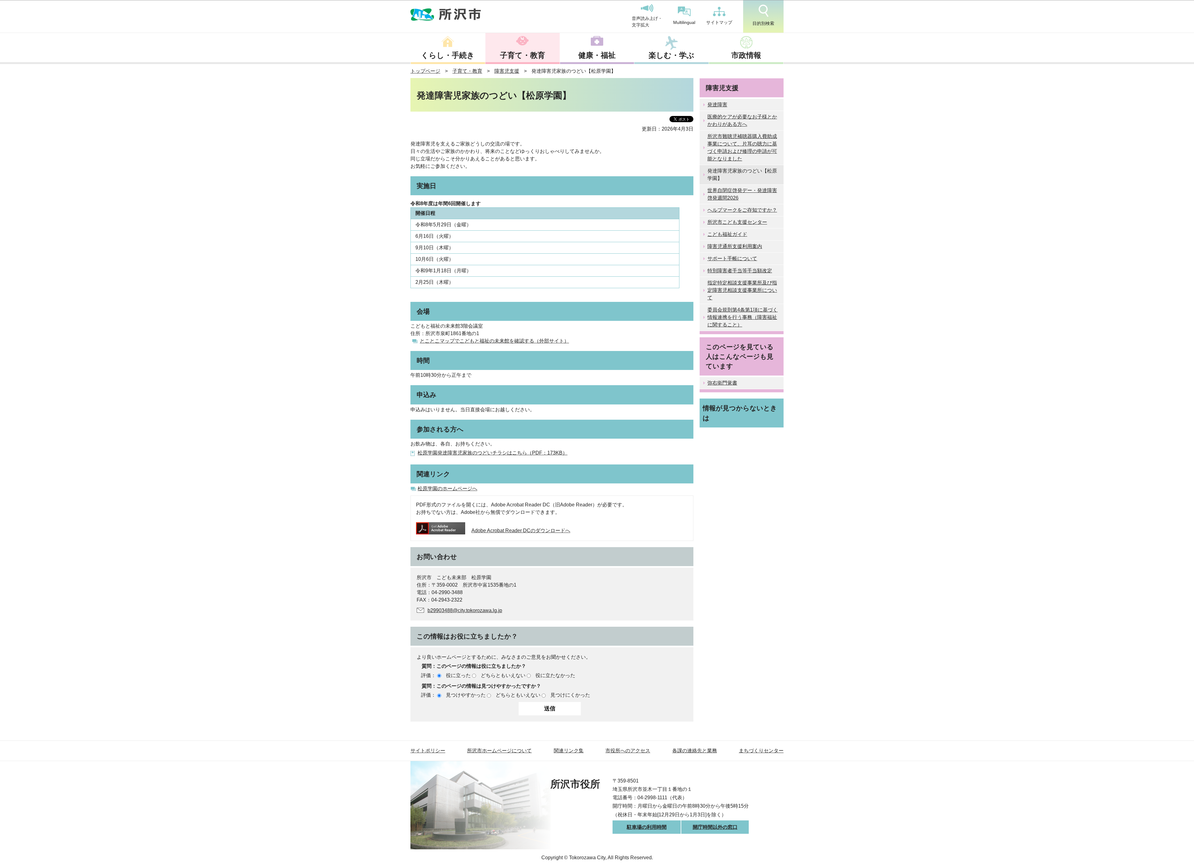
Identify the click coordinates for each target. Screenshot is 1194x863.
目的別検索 (763, 23)
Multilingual (684, 22)
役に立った (458, 675)
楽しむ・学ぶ (671, 55)
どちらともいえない (503, 675)
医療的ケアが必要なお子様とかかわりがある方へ (742, 120)
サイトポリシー (427, 750)
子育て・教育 (522, 55)
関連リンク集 (569, 750)
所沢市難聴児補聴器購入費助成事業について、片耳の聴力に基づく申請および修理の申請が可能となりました (742, 147)
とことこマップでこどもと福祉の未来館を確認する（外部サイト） (494, 341)
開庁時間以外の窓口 (715, 827)
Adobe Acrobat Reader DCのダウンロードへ (520, 530)
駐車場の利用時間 (647, 827)
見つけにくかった (570, 695)
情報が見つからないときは (740, 412)
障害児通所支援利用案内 (734, 246)
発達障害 (717, 104)
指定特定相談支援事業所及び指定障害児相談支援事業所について (742, 290)
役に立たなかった (555, 675)
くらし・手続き (447, 55)
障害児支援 (506, 71)
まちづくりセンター (761, 750)
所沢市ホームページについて (499, 750)
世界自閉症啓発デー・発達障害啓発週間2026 (742, 194)
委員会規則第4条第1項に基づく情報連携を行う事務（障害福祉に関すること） (742, 317)
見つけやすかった (466, 695)
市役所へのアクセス (627, 750)
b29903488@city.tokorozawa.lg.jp (465, 610)
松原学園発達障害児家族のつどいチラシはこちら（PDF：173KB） (492, 452)
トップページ (425, 71)
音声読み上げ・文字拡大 (647, 22)
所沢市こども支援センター (737, 222)
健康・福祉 (597, 55)
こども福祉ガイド (727, 234)
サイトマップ (719, 22)
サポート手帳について (732, 258)
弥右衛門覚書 (722, 382)
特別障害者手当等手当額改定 (739, 270)
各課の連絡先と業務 (694, 750)
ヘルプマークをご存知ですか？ (742, 210)
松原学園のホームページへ (447, 488)
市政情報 (746, 55)
